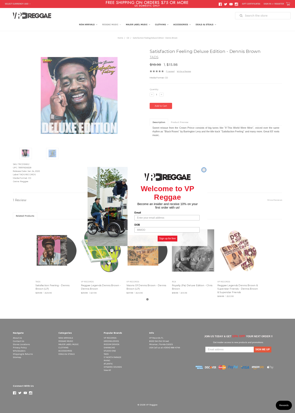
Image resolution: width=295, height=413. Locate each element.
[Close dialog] (204, 170)
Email (137, 212)
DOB (137, 224)
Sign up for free (167, 238)
